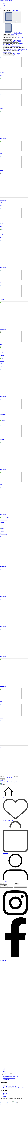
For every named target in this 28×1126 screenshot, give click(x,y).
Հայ (4, 3)
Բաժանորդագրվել (20, 886)
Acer (1, 205)
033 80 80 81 (9, 0)
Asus (1, 226)
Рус (4, 4)
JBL (1, 417)
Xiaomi (1, 108)
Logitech (2, 355)
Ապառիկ (5, 1085)
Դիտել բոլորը (3, 138)
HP (0, 237)
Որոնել (16, 776)
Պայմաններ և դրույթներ (10, 1086)
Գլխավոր (5, 1093)
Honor (1, 75)
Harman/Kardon (3, 520)
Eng (4, 5)
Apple (1, 69)
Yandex (1, 536)
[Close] (3, 885)
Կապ (4, 1096)
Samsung (2, 91)
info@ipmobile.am (7, 1079)
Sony (1, 366)
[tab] (7, 10)
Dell (1, 231)
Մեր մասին (6, 1094)
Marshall (2, 422)
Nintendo (2, 361)
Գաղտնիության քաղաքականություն (14, 1087)
